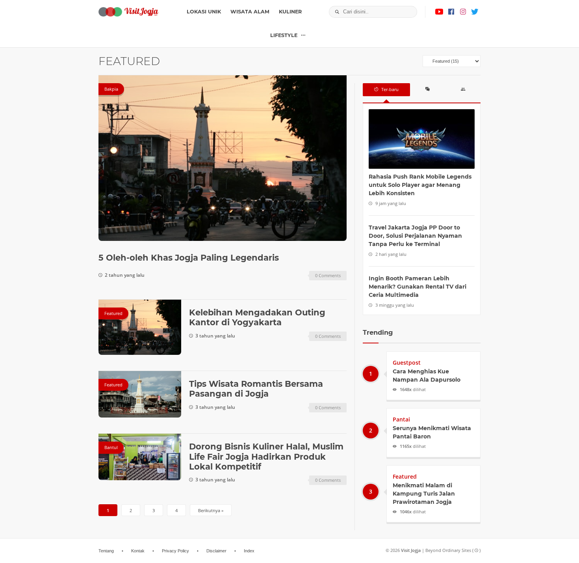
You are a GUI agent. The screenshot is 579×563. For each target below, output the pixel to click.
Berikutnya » (210, 510)
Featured (113, 313)
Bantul (111, 447)
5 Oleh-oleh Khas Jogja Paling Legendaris (188, 258)
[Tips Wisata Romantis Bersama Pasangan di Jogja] (139, 394)
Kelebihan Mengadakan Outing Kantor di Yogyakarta (257, 317)
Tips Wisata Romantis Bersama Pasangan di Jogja (256, 389)
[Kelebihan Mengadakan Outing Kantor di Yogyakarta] (139, 327)
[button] (335, 12)
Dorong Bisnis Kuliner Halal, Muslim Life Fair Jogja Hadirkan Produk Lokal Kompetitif (266, 456)
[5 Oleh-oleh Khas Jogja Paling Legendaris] (222, 158)
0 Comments (328, 275)
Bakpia (111, 89)
